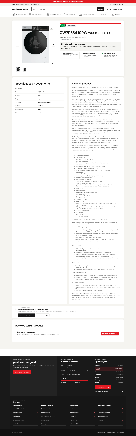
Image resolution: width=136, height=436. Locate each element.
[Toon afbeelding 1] (18, 70)
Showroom (121, 4)
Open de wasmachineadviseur (26, 315)
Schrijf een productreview (109, 333)
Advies (109, 9)
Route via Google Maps (103, 387)
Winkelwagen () (118, 9)
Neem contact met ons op (22, 372)
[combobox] (64, 9)
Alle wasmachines (75, 29)
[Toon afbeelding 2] (25, 70)
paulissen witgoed (20, 9)
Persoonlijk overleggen (42, 315)
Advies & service (114, 4)
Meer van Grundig (64, 29)
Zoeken (100, 9)
